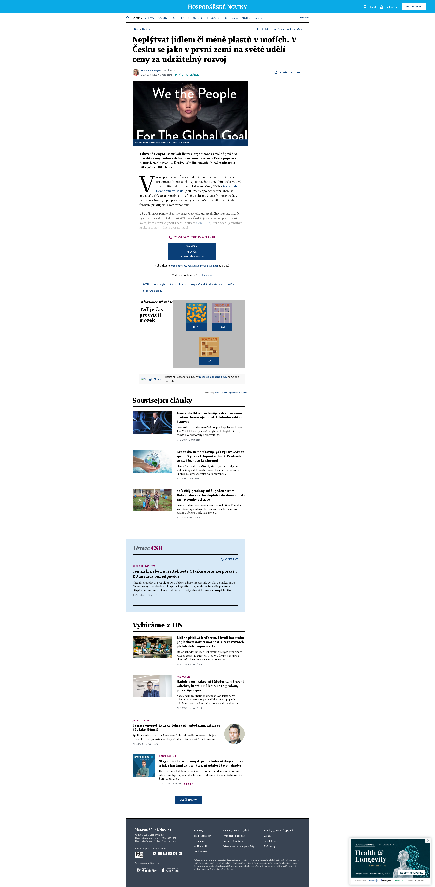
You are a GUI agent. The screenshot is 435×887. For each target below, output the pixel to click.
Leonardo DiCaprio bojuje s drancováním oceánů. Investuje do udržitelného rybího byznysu (209, 417)
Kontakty (198, 830)
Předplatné (414, 6)
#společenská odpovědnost (207, 284)
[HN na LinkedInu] (170, 853)
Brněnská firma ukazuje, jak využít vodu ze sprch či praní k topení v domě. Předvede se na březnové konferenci (210, 456)
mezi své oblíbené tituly (213, 376)
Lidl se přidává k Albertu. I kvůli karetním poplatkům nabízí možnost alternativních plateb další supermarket (210, 642)
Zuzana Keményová (151, 70)
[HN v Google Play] (146, 870)
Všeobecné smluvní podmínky (238, 846)
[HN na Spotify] (175, 853)
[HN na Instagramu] (165, 853)
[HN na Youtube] (180, 853)
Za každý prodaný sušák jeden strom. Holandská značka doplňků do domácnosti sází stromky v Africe (211, 495)
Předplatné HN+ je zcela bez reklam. (231, 392)
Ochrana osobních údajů (236, 830)
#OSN (231, 284)
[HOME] (127, 18)
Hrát (196, 326)
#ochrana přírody (152, 290)
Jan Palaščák (141, 720)
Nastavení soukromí (233, 841)
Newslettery (270, 841)
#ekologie (159, 284)
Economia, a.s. (157, 835)
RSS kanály (269, 846)
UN (187, 143)
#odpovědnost (178, 284)
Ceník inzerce (200, 852)
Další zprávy (188, 799)
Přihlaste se (205, 274)
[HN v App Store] (170, 870)
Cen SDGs (203, 223)
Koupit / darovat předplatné (278, 830)
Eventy (267, 836)
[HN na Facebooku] (160, 853)
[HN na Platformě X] (154, 853)
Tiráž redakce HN (203, 836)
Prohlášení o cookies (234, 836)
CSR (157, 548)
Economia (199, 841)
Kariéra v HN (200, 846)
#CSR (146, 284)
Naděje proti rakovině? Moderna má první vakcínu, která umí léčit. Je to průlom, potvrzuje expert (210, 686)
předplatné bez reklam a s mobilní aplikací (194, 265)
